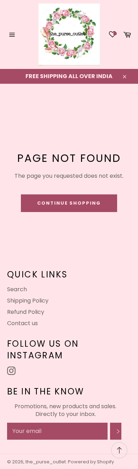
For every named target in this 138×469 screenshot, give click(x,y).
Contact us (22, 323)
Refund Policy (25, 312)
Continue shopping (69, 203)
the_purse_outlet (45, 462)
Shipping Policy (27, 301)
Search (17, 289)
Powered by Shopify (91, 462)
